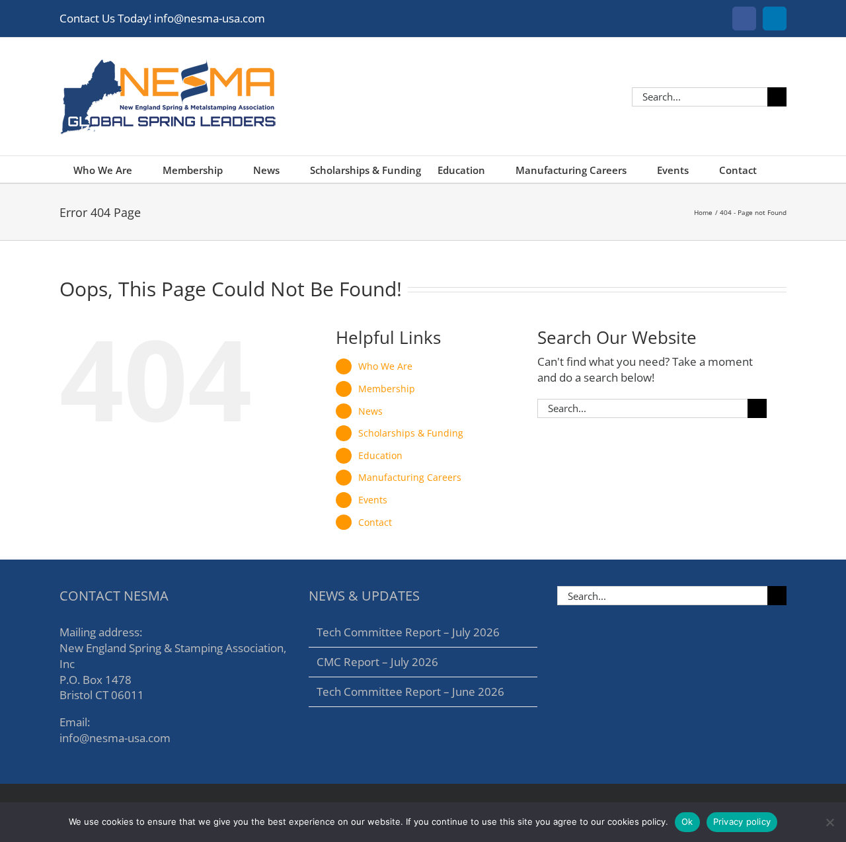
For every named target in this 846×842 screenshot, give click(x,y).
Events (372, 499)
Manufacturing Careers (409, 477)
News (370, 411)
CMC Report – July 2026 (377, 661)
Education (380, 455)
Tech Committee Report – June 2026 (410, 691)
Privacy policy (742, 821)
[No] (829, 822)
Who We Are (385, 366)
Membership (386, 388)
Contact (375, 522)
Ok (687, 821)
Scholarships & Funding (410, 433)
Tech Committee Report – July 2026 (408, 632)
